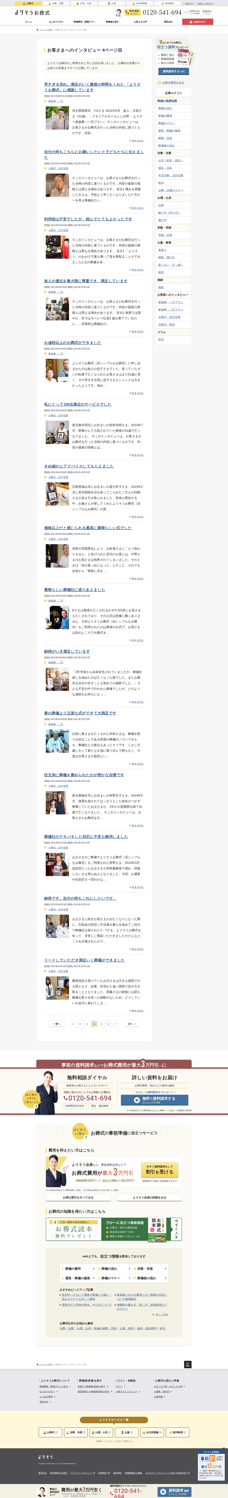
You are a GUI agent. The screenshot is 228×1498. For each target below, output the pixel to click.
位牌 (161, 205)
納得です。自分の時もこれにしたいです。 (80, 898)
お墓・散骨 (127, 1328)
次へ (130, 1023)
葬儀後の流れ (166, 145)
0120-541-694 (162, 12)
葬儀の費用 (165, 115)
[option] (55, 1386)
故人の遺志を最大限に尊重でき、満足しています (86, 281)
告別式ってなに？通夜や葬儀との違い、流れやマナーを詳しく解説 (87, 1297)
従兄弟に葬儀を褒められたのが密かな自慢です (84, 775)
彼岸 (161, 182)
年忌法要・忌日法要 (170, 175)
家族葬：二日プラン (170, 309)
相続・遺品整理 (146, 1328)
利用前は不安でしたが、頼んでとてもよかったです (88, 219)
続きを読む (138, 140)
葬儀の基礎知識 (167, 100)
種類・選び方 (166, 257)
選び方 (162, 220)
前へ (57, 1023)
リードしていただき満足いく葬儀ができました (84, 960)
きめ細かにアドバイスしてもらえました (79, 466)
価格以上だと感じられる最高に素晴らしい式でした (88, 528)
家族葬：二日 (55, 292)
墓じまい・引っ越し (170, 265)
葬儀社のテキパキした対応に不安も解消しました (86, 836)
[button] (95, 1391)
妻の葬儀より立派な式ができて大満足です (80, 713)
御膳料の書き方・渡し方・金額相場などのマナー (142, 1307)
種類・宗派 (165, 138)
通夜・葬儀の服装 (169, 130)
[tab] (28, 3)
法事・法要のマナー (170, 190)
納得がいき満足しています (67, 651)
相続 (161, 287)
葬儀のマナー (166, 123)
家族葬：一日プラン (170, 302)
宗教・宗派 (165, 235)
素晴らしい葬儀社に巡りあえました (74, 590)
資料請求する (174, 71)
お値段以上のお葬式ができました (72, 342)
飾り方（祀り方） (169, 212)
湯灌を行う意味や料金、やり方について (87, 1304)
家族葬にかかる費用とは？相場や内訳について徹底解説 (142, 1297)
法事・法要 (67, 1328)
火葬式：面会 (166, 324)
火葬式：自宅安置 (58, 168)
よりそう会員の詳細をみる (149, 1197)
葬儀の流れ (165, 108)
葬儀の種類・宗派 (105, 1328)
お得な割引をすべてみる (78, 1197)
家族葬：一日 (55, 101)
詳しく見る (162, 1314)
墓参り (162, 250)
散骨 (161, 272)
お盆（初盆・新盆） (170, 160)
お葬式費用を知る (173, 82)
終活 (161, 339)
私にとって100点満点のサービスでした (78, 404)
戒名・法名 (165, 168)
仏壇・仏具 (84, 1328)
